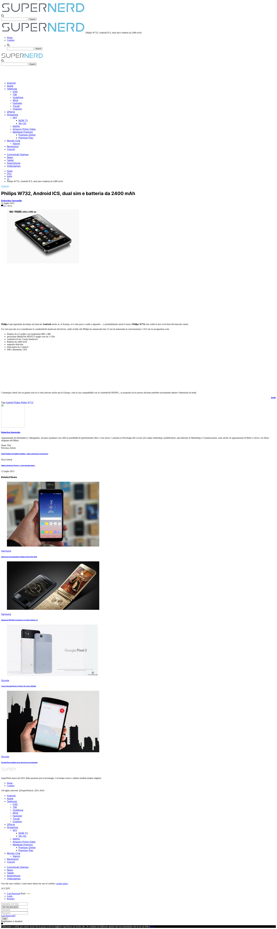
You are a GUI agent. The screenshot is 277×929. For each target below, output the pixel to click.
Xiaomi (16, 143)
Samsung (6, 550)
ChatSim (17, 108)
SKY (15, 117)
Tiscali (16, 106)
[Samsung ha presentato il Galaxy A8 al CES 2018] (53, 546)
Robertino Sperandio (11, 200)
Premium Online (26, 134)
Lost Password (13, 893)
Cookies (10, 40)
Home (10, 37)
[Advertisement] (53, 72)
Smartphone (13, 163)
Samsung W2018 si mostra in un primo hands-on (19, 620)
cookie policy (62, 883)
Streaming (12, 114)
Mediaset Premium (23, 132)
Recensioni (13, 146)
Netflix (16, 126)
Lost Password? (8, 915)
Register (10, 898)
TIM (15, 94)
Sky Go (22, 123)
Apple (10, 85)
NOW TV (23, 120)
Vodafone (18, 97)
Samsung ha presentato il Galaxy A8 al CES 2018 (19, 557)
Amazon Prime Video (24, 129)
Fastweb (17, 103)
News (10, 157)
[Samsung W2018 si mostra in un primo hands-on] (53, 609)
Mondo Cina (13, 140)
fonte (273, 397)
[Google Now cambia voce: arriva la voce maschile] (53, 751)
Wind (15, 100)
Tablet (10, 160)
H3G (15, 91)
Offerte (11, 111)
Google (5, 680)
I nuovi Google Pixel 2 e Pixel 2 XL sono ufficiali (18, 686)
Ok (151, 926)
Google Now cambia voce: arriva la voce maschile (19, 762)
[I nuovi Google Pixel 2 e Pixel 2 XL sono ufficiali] (52, 675)
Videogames (13, 166)
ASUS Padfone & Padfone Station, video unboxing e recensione (24, 454)
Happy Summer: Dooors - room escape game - (18, 465)
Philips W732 (27, 402)
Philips (17, 402)
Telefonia (12, 88)
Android (11, 83)
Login (9, 896)
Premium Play (25, 137)
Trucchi (11, 149)
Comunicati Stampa (17, 154)
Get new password (10, 907)
